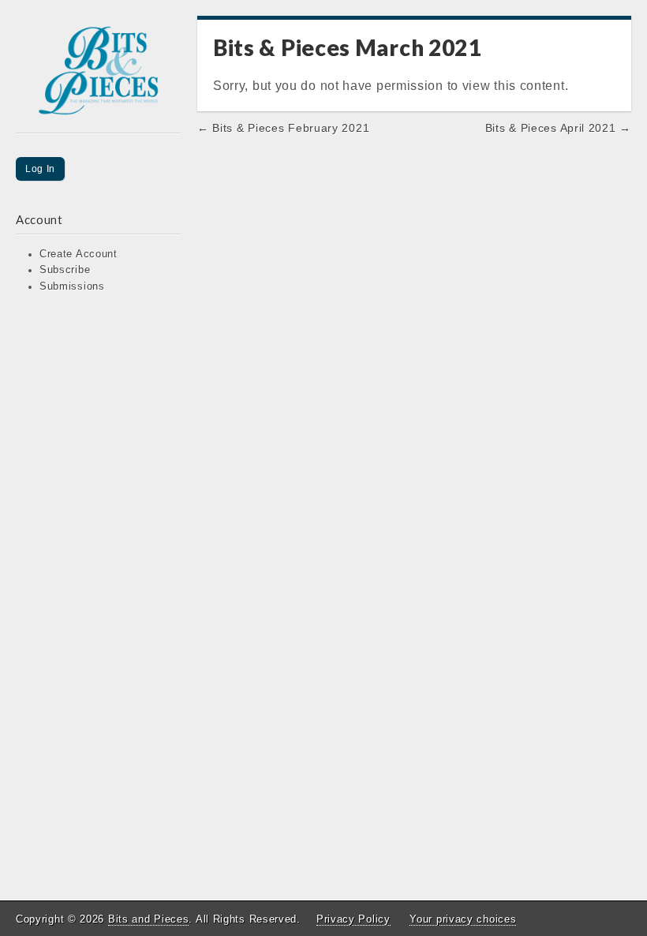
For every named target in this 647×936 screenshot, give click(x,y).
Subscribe (64, 269)
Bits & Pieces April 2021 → (558, 128)
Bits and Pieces (148, 919)
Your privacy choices (463, 919)
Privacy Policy (353, 919)
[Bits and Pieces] (98, 74)
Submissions (72, 286)
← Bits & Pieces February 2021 (283, 128)
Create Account (78, 254)
